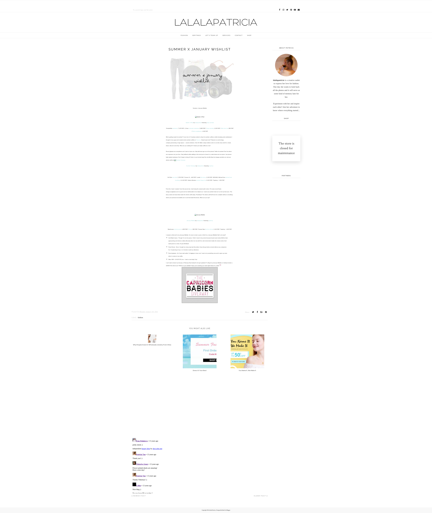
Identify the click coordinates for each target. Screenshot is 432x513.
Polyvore (198, 140)
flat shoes (203, 177)
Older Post (260, 496)
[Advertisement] (158, 3)
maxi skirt (174, 177)
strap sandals (210, 122)
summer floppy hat (201, 180)
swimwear (175, 128)
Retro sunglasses (196, 131)
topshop (211, 165)
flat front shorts (209, 229)
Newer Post (139, 496)
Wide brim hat (224, 128)
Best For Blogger (226, 510)
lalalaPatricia (212, 510)
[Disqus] (200, 407)
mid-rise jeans (177, 229)
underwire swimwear (194, 128)
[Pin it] (266, 312)
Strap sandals (210, 128)
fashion (140, 317)
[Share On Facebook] (257, 312)
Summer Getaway (190, 165)
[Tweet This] (253, 312)
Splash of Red (189, 122)
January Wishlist (191, 220)
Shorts (190, 229)
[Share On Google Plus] (261, 312)
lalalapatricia (198, 122)
